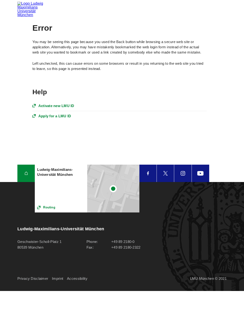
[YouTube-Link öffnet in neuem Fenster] (200, 173)
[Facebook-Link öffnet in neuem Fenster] (148, 173)
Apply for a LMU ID (54, 116)
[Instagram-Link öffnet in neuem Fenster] (182, 173)
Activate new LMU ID (56, 106)
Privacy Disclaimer (32, 278)
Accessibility (77, 278)
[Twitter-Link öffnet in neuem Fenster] (165, 173)
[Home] (26, 173)
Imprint (57, 278)
